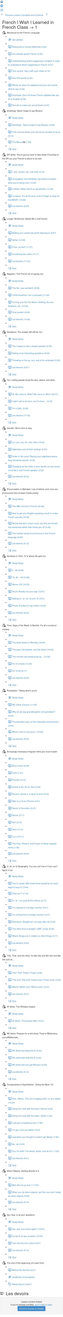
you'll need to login (43, 1304)
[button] (2, 2)
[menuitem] (2, 6)
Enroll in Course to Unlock (31, 1308)
